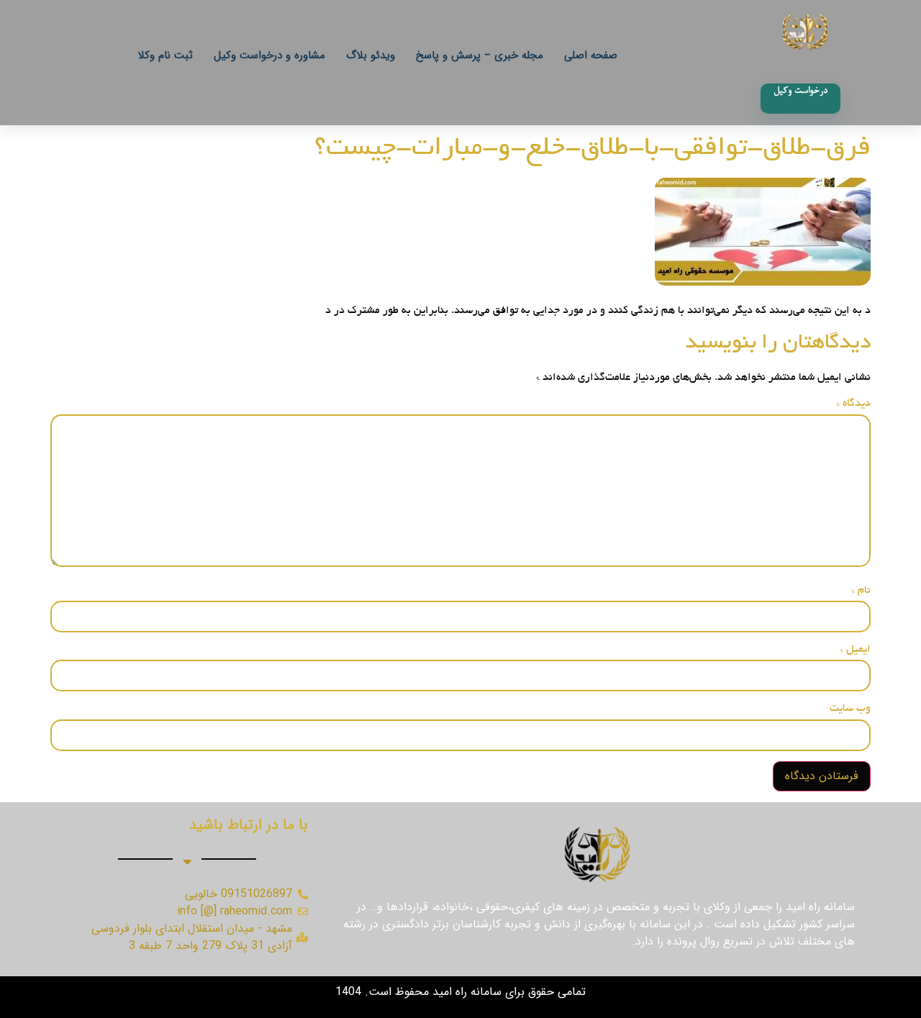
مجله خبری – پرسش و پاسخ (479, 55)
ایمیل (855, 649)
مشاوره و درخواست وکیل (269, 55)
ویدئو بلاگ (370, 55)
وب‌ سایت (850, 708)
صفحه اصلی (590, 55)
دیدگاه (853, 403)
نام (861, 590)
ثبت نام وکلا (165, 55)
